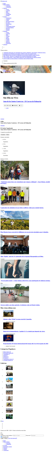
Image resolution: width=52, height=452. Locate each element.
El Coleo (8, 22)
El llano (5, 16)
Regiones (5, 31)
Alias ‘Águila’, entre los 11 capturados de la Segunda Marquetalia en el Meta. (19, 56)
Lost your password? (12, 438)
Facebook (3, 134)
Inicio (4, 3)
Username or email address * (7, 435)
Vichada (7, 13)
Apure (7, 37)
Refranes (8, 28)
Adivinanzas (8, 17)
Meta (7, 11)
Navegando (8, 14)
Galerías (5, 449)
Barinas (7, 38)
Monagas (8, 42)
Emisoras (5, 44)
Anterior (2, 118)
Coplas (7, 20)
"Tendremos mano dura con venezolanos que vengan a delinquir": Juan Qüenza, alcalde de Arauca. (24, 52)
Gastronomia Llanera (10, 26)
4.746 (7, 108)
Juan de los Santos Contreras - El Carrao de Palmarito (22, 101)
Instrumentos (8, 24)
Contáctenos (6, 450)
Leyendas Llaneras (8, 360)
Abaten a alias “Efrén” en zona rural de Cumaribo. (17, 319)
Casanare (8, 10)
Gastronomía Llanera (8, 359)
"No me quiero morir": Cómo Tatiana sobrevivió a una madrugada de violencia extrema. (22, 57)
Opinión (7, 15)
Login (2, 438)
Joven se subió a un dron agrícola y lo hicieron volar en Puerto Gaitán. (18, 58)
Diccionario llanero (10, 21)
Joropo (7, 25)
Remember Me (5, 436)
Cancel (6, 438)
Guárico (7, 40)
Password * (28, 435)
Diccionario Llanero (8, 353)
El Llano (5, 445)
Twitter (7, 134)
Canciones (8, 5)
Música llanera (6, 4)
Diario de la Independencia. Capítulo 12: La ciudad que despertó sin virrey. (24, 331)
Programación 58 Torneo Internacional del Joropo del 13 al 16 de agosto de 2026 (25, 343)
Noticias (5, 8)
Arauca (7, 9)
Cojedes (7, 39)
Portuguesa (8, 43)
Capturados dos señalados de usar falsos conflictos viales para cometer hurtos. (19, 53)
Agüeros (8, 19)
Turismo (7, 30)
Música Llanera (6, 71)
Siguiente (3, 125)
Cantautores (8, 7)
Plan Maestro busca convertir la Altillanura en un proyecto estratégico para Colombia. (21, 55)
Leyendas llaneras (10, 27)
